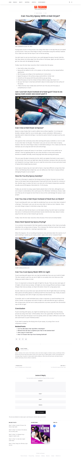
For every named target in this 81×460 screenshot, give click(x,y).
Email (40, 399)
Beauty (20, 2)
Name (40, 393)
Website (40, 405)
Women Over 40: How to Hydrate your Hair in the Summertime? (36, 330)
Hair (46, 13)
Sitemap (43, 455)
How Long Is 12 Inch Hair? (25, 332)
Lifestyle (34, 2)
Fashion (15, 2)
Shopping (27, 2)
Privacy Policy (31, 455)
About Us (48, 455)
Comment (40, 380)
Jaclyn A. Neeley (23, 348)
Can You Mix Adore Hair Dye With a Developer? (31, 328)
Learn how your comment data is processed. (36, 417)
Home (10, 2)
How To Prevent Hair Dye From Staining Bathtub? (32, 334)
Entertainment (41, 2)
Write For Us (58, 455)
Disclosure (38, 455)
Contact (52, 455)
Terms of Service (24, 455)
